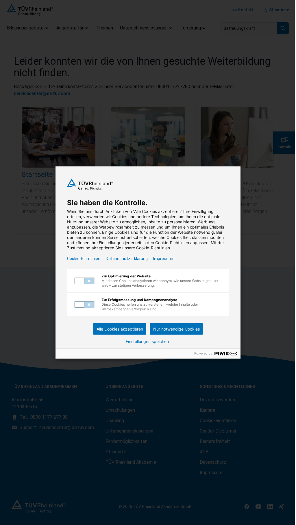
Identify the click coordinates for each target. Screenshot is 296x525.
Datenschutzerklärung (127, 258)
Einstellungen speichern (148, 341)
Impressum (164, 258)
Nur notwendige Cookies (176, 328)
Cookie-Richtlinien (83, 258)
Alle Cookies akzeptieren (120, 328)
